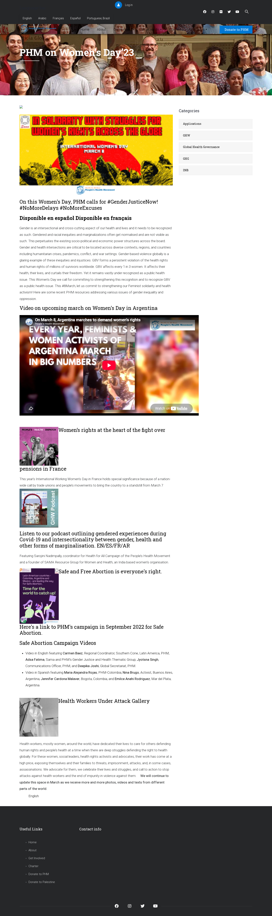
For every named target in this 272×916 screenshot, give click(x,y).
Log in (129, 5)
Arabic (42, 18)
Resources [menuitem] (198, 29)
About (32, 850)
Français (58, 18)
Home (23, 87)
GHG (186, 159)
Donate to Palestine (41, 882)
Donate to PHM (237, 29)
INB (186, 170)
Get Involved (36, 858)
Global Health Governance (201, 147)
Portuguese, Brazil (98, 18)
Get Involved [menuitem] (123, 29)
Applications (192, 124)
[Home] (39, 28)
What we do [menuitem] (151, 29)
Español (75, 18)
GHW (186, 135)
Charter (33, 866)
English (27, 18)
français (121, 218)
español (64, 218)
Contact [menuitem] (175, 29)
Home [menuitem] (84, 29)
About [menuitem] (101, 29)
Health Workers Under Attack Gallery (104, 700)
